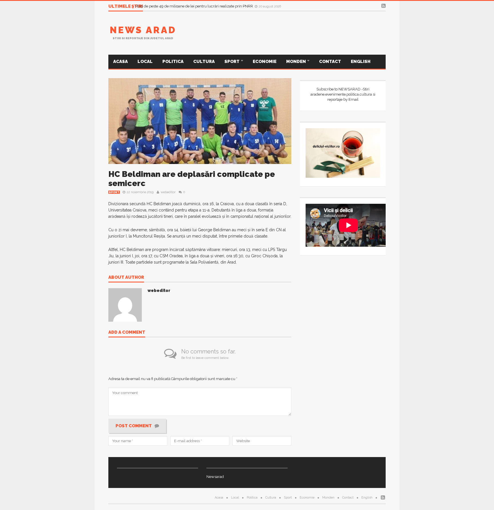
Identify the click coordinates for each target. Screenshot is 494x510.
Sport (232, 61)
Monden (296, 61)
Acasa (120, 61)
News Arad (143, 30)
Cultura (204, 61)
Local (145, 61)
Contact (330, 61)
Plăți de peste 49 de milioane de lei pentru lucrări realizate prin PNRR (195, 7)
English (360, 61)
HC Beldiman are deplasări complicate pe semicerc (191, 178)
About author (126, 277)
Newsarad (215, 477)
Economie (264, 61)
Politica (173, 61)
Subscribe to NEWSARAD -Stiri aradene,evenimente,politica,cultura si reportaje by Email (342, 94)
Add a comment (126, 332)
